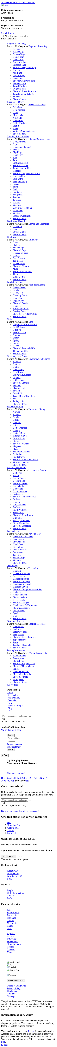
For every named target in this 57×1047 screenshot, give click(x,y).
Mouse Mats (18, 115)
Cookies (16, 306)
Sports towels (19, 457)
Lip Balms (18, 547)
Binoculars (18, 488)
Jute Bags (17, 73)
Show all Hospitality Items (25, 314)
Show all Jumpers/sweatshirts (26, 173)
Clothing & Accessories (18, 136)
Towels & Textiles (21, 451)
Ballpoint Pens (19, 655)
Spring (16, 340)
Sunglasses (18, 194)
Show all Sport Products (24, 515)
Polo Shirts (18, 178)
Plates (15, 449)
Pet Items (17, 507)
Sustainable (12, 695)
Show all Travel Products (24, 91)
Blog (9, 708)
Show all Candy (20, 303)
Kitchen (16, 425)
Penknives (17, 629)
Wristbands (18, 213)
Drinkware (12, 237)
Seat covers (18, 494)
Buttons (16, 364)
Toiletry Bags (19, 557)
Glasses (16, 255)
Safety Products (20, 631)
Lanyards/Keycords (22, 375)
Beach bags (18, 51)
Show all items (19, 99)
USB (15, 616)
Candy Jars (18, 292)
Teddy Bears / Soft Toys (24, 396)
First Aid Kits (19, 541)
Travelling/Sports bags (23, 94)
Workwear (18, 210)
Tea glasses (18, 261)
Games (16, 367)
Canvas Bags (19, 54)
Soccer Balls (18, 512)
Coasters (17, 422)
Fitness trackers (20, 597)
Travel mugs (18, 247)
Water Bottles (19, 277)
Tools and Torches (15, 621)
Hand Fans (18, 155)
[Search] (30, 716)
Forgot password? (15, 744)
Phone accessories (21, 608)
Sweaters (11, 949)
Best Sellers (34, 778)
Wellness (17, 560)
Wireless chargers (21, 579)
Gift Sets (17, 329)
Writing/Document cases (24, 131)
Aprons (16, 412)
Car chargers (19, 576)
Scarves (16, 184)
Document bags (20, 62)
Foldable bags (19, 65)
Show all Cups (19, 250)
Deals (10, 692)
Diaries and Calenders (17, 221)
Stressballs (18, 393)
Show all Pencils (20, 677)
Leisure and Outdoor (16, 467)
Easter (16, 337)
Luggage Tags (19, 88)
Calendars (17, 226)
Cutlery (16, 430)
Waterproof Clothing (22, 208)
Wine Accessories (21, 462)
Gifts (9, 319)
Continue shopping (16, 773)
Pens (9, 910)
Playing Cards (19, 388)
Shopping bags (14, 944)
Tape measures (19, 639)
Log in (10, 750)
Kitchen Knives (20, 435)
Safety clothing (20, 181)
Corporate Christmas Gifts (25, 324)
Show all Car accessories (24, 496)
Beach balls (18, 486)
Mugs (15, 269)
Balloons (17, 361)
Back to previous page (29, 811)
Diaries (16, 229)
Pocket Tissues (19, 549)
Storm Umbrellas (20, 523)
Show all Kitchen (21, 443)
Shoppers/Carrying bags (24, 80)
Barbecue (17, 473)
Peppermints (18, 300)
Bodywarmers (19, 141)
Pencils (16, 669)
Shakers (16, 245)
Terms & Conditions (16, 985)
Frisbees (16, 499)
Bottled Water (19, 287)
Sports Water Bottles (22, 271)
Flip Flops (17, 152)
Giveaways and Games (17, 356)
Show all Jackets (20, 165)
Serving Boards (20, 311)
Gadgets (16, 592)
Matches (17, 385)
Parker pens (18, 658)
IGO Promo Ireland (16, 980)
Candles (16, 417)
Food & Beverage (15, 282)
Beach (16, 475)
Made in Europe (15, 705)
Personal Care (13, 531)
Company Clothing (22, 147)
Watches (17, 205)
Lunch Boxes (19, 438)
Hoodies (17, 171)
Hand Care (18, 544)
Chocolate (17, 298)
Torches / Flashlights (22, 645)
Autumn (16, 335)
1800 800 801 (7, 780)
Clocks (16, 420)
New (9, 703)
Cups (15, 242)
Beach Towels (19, 478)
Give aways (18, 369)
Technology (12, 565)
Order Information (15, 893)
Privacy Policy (13, 988)
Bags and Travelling (16, 43)
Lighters (16, 377)
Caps (15, 144)
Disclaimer (12, 991)
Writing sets (18, 679)
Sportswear (18, 192)
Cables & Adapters (21, 573)
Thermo (16, 274)
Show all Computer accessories (27, 589)
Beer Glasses (19, 258)
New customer (13, 747)
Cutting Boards (20, 433)
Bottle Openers (20, 428)
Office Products (20, 123)
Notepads (17, 118)
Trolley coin (18, 401)
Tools (15, 642)
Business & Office (15, 102)
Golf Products (19, 504)
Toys (15, 398)
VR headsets (19, 600)
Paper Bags (18, 78)
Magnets (17, 446)
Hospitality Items (20, 308)
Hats (15, 157)
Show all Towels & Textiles (25, 459)
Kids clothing (19, 176)
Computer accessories (23, 584)
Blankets (17, 414)
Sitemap (10, 996)
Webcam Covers (20, 586)
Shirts (15, 186)
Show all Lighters (21, 382)
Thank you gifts (20, 351)
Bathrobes (17, 454)
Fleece (16, 149)
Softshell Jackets (20, 163)
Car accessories (20, 491)
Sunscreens (18, 552)
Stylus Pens (18, 661)
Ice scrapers (18, 626)
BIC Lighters (19, 380)
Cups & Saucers (20, 253)
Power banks (19, 610)
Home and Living (15, 406)
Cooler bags (18, 57)
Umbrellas (17, 518)
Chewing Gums (20, 295)
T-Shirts (10, 920)
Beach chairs (19, 480)
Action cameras (20, 594)
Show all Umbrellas (22, 526)
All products (12, 684)
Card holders (19, 110)
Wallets (16, 202)
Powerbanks (12, 941)
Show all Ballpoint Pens (24, 663)
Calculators (18, 107)
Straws (16, 441)
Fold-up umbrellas (21, 520)
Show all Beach (20, 483)
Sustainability (13, 873)
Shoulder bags (19, 83)
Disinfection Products (23, 536)
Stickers (16, 390)
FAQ (9, 711)
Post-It (16, 126)
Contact (10, 895)
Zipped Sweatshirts (22, 216)
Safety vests (18, 634)
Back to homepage (9, 811)
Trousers (17, 200)
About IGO (12, 871)
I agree (4, 1044)
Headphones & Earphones (25, 605)
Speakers (17, 613)
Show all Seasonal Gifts (24, 348)
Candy (16, 290)
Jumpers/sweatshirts (22, 168)
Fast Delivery (19, 327)
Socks (15, 189)
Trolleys (16, 96)
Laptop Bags (19, 75)
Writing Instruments (16, 650)
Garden (16, 502)
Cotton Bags (18, 59)
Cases (15, 112)
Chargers (17, 571)
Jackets (16, 160)
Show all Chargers (21, 581)
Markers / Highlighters (23, 666)
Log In (10, 735)
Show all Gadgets (21, 602)
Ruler (15, 128)
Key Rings (18, 372)
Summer (17, 343)
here (3, 1042)
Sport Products (19, 510)
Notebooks (18, 120)
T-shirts (16, 197)
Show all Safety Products (24, 637)
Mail (27, 780)
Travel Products (20, 86)
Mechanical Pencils (22, 674)
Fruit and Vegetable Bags (24, 67)
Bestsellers (12, 700)
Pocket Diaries (19, 231)
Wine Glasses (19, 263)
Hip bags (17, 70)
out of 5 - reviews (17, 2)
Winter (16, 345)
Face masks (18, 539)
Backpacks (18, 49)
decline (31, 1031)
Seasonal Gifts (19, 332)
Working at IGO (14, 876)
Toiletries (17, 555)
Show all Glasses (21, 266)
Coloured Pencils (21, 671)
